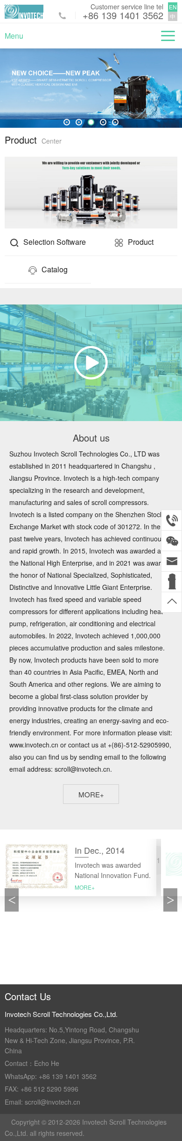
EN (173, 7)
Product (141, 241)
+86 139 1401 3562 (123, 15)
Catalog (55, 269)
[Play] (91, 363)
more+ (91, 794)
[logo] (24, 11)
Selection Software (54, 241)
